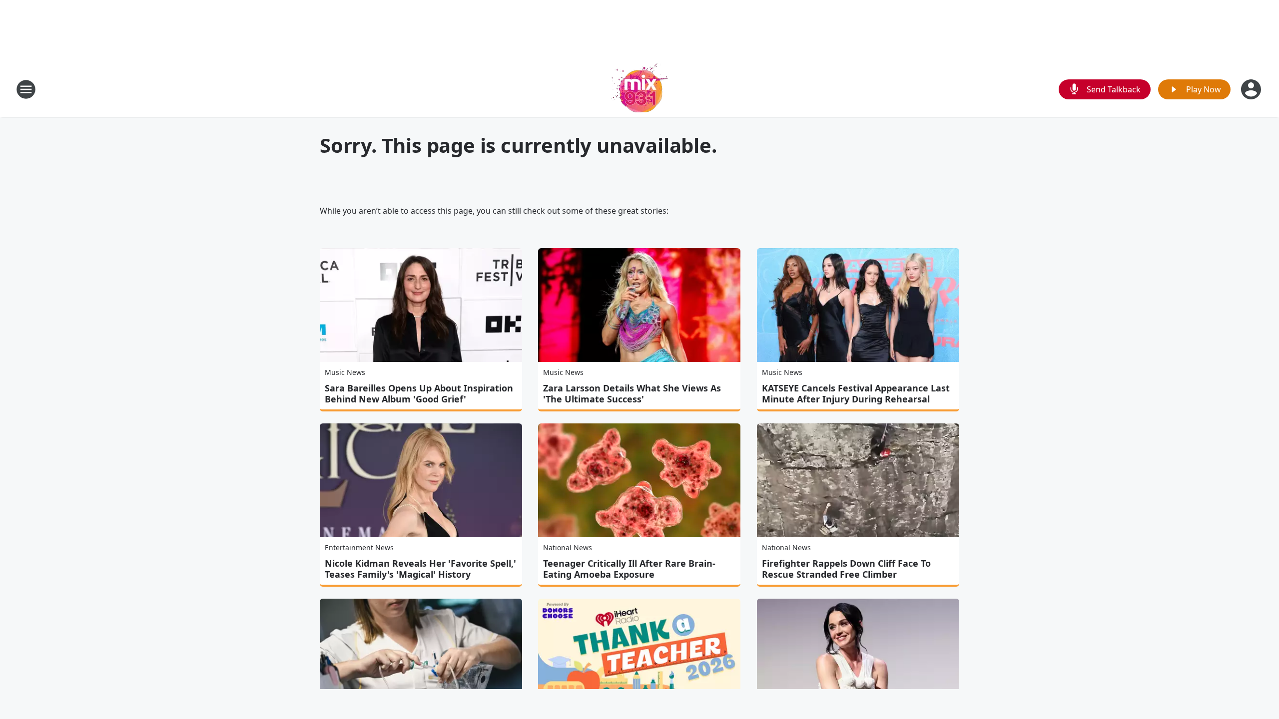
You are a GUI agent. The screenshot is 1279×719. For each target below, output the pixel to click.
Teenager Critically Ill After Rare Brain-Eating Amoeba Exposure (629, 569)
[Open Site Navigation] (26, 89)
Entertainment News (359, 547)
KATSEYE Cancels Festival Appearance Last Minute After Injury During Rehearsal (856, 393)
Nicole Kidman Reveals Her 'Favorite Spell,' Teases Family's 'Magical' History (420, 569)
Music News (345, 372)
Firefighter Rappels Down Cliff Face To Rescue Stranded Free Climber (846, 569)
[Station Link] (639, 89)
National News (567, 547)
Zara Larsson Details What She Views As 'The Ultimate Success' (632, 393)
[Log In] (1252, 89)
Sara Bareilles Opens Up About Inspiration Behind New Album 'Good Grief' (419, 393)
